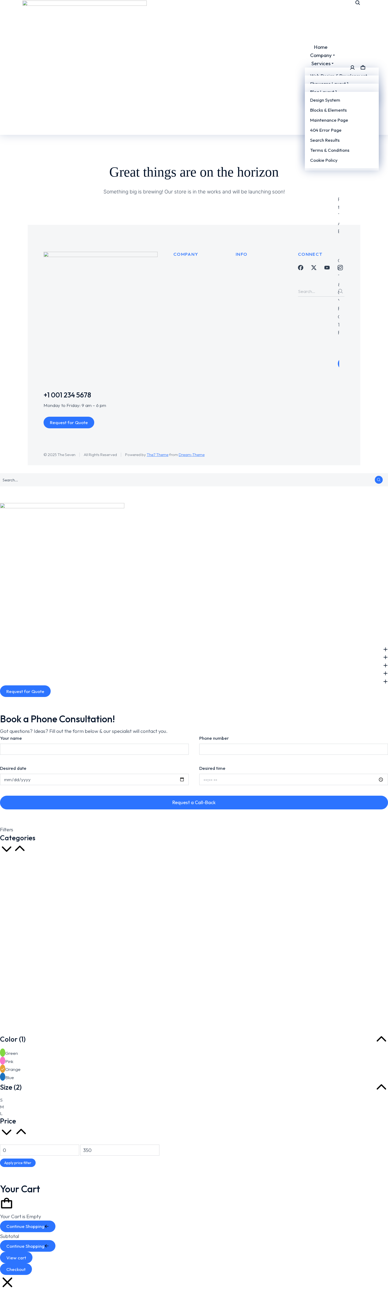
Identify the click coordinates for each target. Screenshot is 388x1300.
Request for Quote (69, 422)
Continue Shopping (25, 1226)
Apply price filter (17, 1162)
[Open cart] (363, 67)
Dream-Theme (192, 454)
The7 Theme (157, 454)
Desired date (13, 768)
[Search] (340, 291)
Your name (11, 738)
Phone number (214, 738)
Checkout (16, 1269)
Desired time (212, 768)
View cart (16, 1257)
